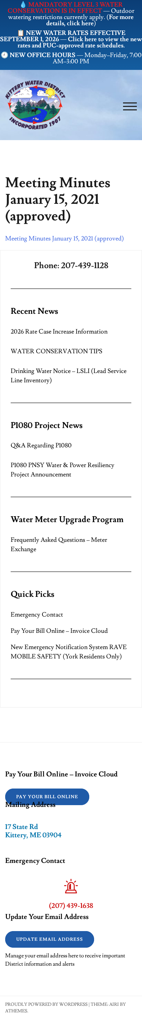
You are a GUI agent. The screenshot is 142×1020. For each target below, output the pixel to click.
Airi (114, 1004)
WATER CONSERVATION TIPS (56, 351)
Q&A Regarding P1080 (41, 445)
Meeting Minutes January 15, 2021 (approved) (64, 239)
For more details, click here (90, 20)
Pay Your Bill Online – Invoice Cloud (59, 631)
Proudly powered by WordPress (46, 1004)
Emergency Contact (37, 615)
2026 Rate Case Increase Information (59, 332)
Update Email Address (49, 939)
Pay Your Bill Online (47, 797)
